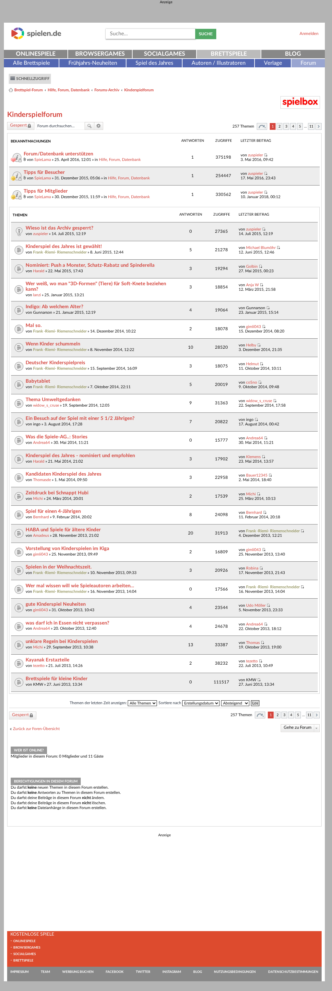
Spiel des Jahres (154, 63)
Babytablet (38, 381)
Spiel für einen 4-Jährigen (53, 511)
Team (45, 972)
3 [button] (286, 126)
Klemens (253, 457)
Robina (252, 568)
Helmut (252, 364)
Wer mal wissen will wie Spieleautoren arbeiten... (80, 585)
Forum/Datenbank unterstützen (58, 154)
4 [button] (293, 126)
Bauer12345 (256, 475)
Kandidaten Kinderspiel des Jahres (63, 474)
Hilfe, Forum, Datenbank (68, 90)
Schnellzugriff (33, 79)
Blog (293, 54)
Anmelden (309, 33)
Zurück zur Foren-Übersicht (36, 729)
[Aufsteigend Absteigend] (235, 703)
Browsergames (100, 54)
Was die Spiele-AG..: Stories (57, 436)
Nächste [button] (318, 126)
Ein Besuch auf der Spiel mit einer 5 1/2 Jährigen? (80, 418)
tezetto (39, 666)
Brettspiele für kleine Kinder (57, 678)
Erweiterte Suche (98, 126)
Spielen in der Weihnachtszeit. (59, 567)
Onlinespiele (35, 54)
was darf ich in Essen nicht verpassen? (67, 623)
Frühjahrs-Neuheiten (92, 63)
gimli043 (253, 327)
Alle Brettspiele (31, 63)
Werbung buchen (78, 972)
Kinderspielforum (139, 90)
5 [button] (300, 126)
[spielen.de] (36, 38)
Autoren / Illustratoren (218, 63)
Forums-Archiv (106, 90)
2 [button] (279, 126)
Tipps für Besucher (44, 172)
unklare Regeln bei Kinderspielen (62, 641)
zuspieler (255, 155)
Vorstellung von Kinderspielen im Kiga (67, 548)
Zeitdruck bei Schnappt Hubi (57, 492)
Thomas (253, 643)
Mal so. (34, 325)
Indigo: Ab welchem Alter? (54, 306)
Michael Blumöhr (261, 248)
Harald (38, 271)
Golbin (252, 266)
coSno (251, 382)
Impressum (19, 972)
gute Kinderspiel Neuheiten (56, 604)
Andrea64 (41, 443)
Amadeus (41, 535)
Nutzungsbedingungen (235, 972)
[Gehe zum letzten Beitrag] (265, 155)
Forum (308, 63)
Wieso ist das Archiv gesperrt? (59, 228)
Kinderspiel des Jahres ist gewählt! (64, 246)
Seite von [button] (262, 126)
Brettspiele (229, 54)
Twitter (143, 972)
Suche (206, 34)
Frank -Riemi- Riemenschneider (60, 252)
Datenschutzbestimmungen (293, 972)
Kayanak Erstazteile (47, 660)
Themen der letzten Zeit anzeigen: (99, 703)
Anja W (252, 285)
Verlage (273, 63)
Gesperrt (18, 125)
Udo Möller (256, 605)
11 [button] (311, 126)
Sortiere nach (170, 703)
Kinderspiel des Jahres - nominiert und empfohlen (80, 455)
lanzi (37, 295)
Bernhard (41, 517)
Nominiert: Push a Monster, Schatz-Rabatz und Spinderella (90, 265)
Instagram (171, 972)
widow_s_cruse (46, 405)
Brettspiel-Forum (28, 90)
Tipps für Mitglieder (46, 191)
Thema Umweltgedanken (53, 399)
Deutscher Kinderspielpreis (55, 362)
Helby (251, 345)
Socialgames (164, 54)
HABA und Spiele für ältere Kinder (63, 529)
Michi (38, 499)
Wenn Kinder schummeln (53, 344)
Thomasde (42, 480)
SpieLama (42, 160)
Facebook (115, 972)
